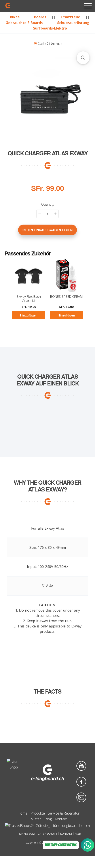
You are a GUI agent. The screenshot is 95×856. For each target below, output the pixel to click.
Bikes (14, 17)
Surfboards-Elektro (50, 28)
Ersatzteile (70, 17)
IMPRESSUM (27, 834)
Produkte (37, 813)
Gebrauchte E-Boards (24, 22)
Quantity (47, 204)
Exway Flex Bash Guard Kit (29, 298)
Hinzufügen (29, 315)
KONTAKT (66, 834)
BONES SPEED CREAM (66, 296)
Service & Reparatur (64, 813)
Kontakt (61, 819)
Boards (40, 17)
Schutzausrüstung (73, 22)
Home (22, 813)
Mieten (36, 819)
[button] (83, 57)
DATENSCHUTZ (47, 834)
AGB (78, 834)
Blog (48, 819)
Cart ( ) (49, 43)
